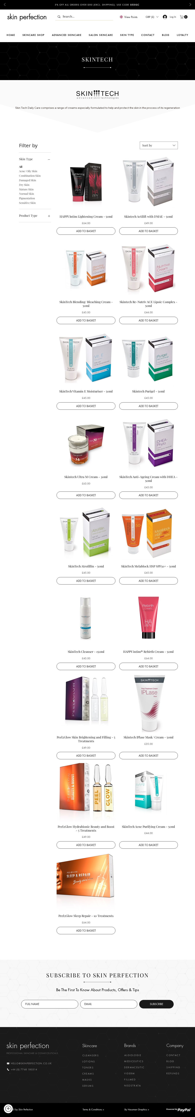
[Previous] (5, 5)
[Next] (190, 5)
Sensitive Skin (27, 203)
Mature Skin (26, 189)
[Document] (8, 1108)
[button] (152, 17)
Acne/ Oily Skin (28, 171)
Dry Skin (24, 185)
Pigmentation (27, 198)
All (20, 167)
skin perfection (27, 16)
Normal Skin (26, 193)
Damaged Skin (27, 180)
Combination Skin (30, 175)
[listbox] (152, 17)
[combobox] (159, 145)
